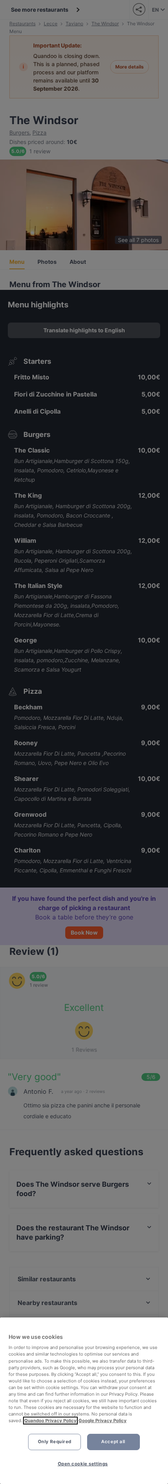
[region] (84, 1400)
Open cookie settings (83, 1463)
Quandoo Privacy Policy (50, 1420)
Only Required (54, 1441)
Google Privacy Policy (103, 1420)
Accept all (113, 1441)
